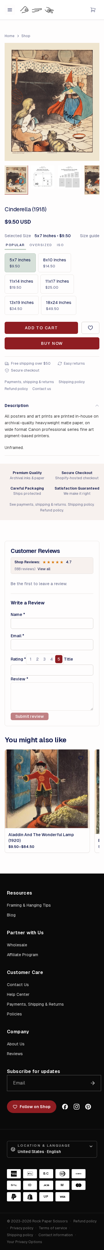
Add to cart (41, 328)
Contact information (55, 1235)
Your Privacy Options (24, 1242)
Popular (15, 245)
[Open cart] (93, 9)
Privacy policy (21, 1228)
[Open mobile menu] (10, 10)
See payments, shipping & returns (38, 505)
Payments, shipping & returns (29, 382)
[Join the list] (93, 1083)
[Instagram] (76, 1107)
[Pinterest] (88, 1107)
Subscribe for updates (33, 1071)
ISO (60, 245)
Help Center (18, 994)
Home (9, 36)
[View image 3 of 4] (69, 177)
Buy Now (52, 343)
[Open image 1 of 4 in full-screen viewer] (52, 102)
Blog (11, 915)
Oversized (40, 245)
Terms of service (53, 1228)
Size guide (89, 235)
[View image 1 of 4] (16, 179)
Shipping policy (72, 382)
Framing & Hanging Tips (29, 905)
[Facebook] (65, 1107)
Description (17, 405)
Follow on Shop (35, 1106)
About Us (16, 1044)
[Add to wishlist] (90, 328)
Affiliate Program (22, 954)
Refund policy (16, 389)
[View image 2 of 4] (42, 177)
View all (44, 569)
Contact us (41, 389)
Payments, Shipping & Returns (35, 1004)
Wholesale (17, 945)
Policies (14, 1014)
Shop (25, 36)
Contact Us (18, 984)
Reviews (15, 1053)
